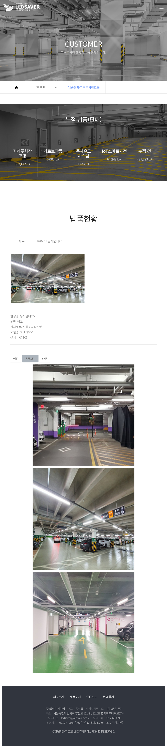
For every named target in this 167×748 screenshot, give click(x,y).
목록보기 (30, 359)
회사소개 (58, 697)
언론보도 (91, 697)
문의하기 (108, 697)
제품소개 (75, 697)
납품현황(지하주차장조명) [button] (84, 87)
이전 (15, 359)
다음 (44, 359)
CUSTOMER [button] (36, 87)
